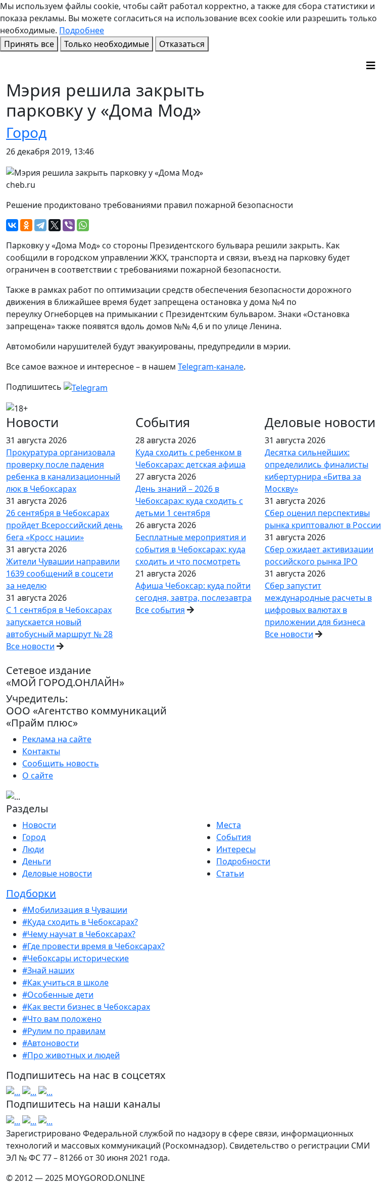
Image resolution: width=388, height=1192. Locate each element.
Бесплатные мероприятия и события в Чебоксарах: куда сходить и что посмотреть (190, 549)
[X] (54, 225)
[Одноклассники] (26, 225)
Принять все (29, 43)
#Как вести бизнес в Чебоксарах (86, 1006)
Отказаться (182, 43)
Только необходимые (106, 43)
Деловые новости (57, 873)
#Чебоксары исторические (75, 958)
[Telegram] (40, 225)
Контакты (41, 751)
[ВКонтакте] (12, 225)
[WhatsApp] (83, 225)
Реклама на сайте (56, 739)
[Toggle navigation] (371, 65)
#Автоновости (50, 1043)
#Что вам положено (62, 1018)
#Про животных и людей (71, 1055)
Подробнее (81, 30)
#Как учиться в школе (65, 982)
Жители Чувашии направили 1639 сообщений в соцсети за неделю (63, 573)
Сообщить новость (60, 763)
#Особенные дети (57, 994)
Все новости (30, 646)
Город (26, 132)
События (233, 837)
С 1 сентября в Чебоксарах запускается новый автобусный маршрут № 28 (59, 622)
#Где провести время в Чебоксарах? (93, 946)
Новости (39, 825)
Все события (160, 609)
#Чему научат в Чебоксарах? (78, 934)
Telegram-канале (211, 366)
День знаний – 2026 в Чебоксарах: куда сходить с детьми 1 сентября (189, 501)
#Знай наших (48, 970)
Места (228, 825)
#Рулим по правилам (64, 1030)
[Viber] (69, 225)
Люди (33, 849)
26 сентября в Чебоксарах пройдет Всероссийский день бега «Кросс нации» (64, 525)
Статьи (230, 873)
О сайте (37, 775)
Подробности (243, 861)
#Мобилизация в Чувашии (74, 909)
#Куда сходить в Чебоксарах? (80, 921)
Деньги (36, 861)
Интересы (236, 849)
